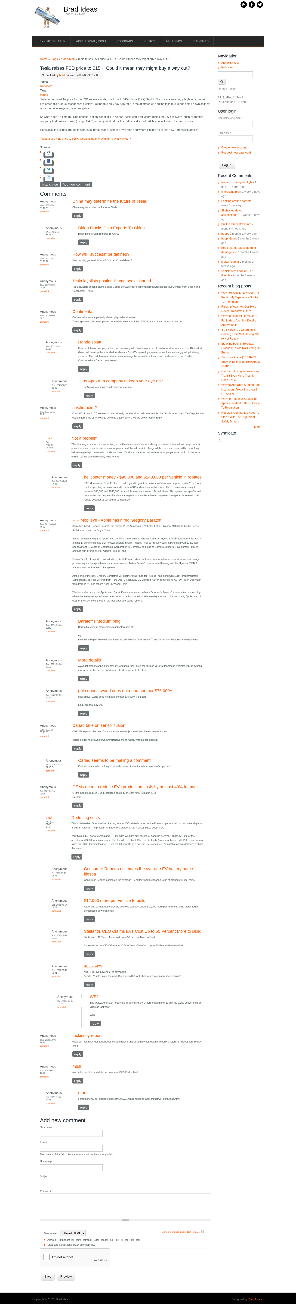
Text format (50, 1233)
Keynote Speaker (51, 41)
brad (62, 75)
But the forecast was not (236, 224)
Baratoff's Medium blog (99, 621)
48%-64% (93, 966)
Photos (149, 41)
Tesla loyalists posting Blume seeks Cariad (111, 281)
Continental (82, 311)
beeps (225, 233)
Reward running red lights (237, 182)
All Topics (174, 41)
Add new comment (76, 184)
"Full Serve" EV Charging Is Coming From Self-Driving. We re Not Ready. (240, 334)
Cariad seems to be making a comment (114, 760)
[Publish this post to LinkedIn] (48, 179)
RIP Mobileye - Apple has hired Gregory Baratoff (116, 520)
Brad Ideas (80, 9)
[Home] (47, 28)
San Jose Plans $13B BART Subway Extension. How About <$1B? (240, 362)
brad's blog (68, 59)
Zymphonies (256, 1299)
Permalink (44, 211)
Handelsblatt (89, 342)
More (257, 427)
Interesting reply (231, 191)
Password (224, 132)
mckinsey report (87, 1035)
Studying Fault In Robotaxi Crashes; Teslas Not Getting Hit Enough (240, 348)
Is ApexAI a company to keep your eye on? (123, 381)
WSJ (94, 996)
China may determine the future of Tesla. (109, 201)
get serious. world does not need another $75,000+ (125, 690)
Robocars (125, 41)
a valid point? (84, 407)
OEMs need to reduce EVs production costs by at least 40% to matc (134, 786)
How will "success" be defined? (101, 254)
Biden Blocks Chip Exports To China (111, 228)
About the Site (230, 63)
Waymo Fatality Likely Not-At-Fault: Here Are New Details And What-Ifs (239, 320)
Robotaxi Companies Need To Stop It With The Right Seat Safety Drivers (240, 417)
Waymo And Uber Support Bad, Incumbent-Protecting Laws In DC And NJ (240, 389)
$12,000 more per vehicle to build (114, 900)
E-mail (43, 1142)
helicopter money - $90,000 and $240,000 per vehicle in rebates (143, 477)
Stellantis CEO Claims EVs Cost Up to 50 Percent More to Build (142, 931)
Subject (44, 1176)
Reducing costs (85, 817)
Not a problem (84, 438)
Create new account (234, 147)
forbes (44, 95)
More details (89, 660)
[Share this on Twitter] (48, 171)
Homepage (46, 1161)
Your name (46, 1127)
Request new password (236, 152)
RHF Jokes (201, 41)
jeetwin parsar (230, 261)
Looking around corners (236, 201)
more (83, 1092)
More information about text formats (181, 1232)
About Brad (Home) (91, 41)
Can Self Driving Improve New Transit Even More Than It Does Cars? (240, 376)
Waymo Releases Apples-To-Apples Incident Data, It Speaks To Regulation (240, 403)
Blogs (54, 59)
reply (77, 215)
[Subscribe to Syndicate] (220, 440)
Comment (46, 1191)
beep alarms (229, 238)
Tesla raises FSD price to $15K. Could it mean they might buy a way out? (85, 138)
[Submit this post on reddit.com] (48, 155)
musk (77, 1066)
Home (44, 59)
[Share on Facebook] (48, 163)
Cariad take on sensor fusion (98, 725)
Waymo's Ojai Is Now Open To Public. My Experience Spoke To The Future (240, 297)
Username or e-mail (230, 118)
